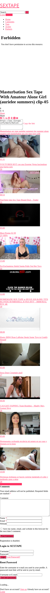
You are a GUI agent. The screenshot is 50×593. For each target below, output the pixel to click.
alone (46, 131)
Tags (7, 24)
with (38, 134)
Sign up (23, 589)
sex (23, 134)
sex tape (28, 134)
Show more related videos (11, 484)
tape (34, 134)
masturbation (15, 134)
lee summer (38, 131)
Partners (8, 29)
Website (3, 524)
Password (4, 554)
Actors (8, 26)
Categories (9, 22)
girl (8, 134)
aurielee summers (25, 131)
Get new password (8, 578)
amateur (3, 134)
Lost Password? (13, 557)
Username (4, 551)
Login (2, 15)
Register (9, 15)
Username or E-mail (8, 575)
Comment (4, 498)
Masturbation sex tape (9, 131)
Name (3, 518)
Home (8, 19)
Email (3, 521)
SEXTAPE (9, 5)
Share (2, 113)
